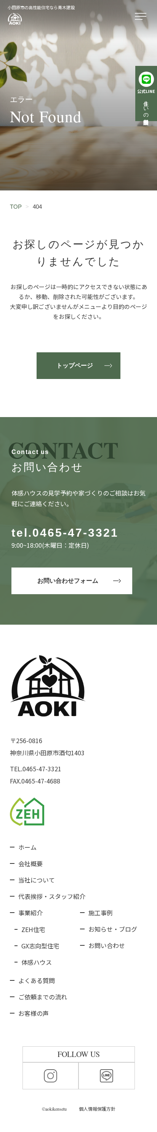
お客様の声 (33, 1013)
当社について (36, 879)
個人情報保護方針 (97, 1108)
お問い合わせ (106, 945)
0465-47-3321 (75, 532)
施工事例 (100, 912)
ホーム (27, 847)
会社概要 (30, 863)
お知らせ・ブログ (112, 929)
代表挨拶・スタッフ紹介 (51, 896)
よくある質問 (36, 980)
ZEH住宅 (33, 929)
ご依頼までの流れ (42, 996)
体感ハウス (36, 962)
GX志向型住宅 (40, 945)
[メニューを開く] (142, 17)
